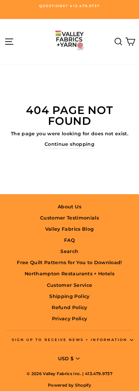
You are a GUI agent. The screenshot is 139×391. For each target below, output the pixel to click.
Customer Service (69, 285)
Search (69, 251)
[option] (69, 6)
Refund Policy (69, 307)
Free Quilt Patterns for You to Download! (69, 262)
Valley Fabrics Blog (69, 229)
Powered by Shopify (69, 385)
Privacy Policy (69, 318)
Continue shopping (69, 144)
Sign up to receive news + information (69, 340)
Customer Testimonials (69, 218)
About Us (69, 206)
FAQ (69, 240)
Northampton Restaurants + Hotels (69, 273)
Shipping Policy (69, 296)
